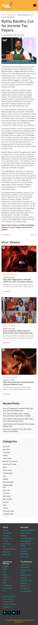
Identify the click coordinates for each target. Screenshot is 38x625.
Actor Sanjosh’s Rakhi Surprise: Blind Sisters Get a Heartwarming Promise (17, 332)
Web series (7, 496)
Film (4, 487)
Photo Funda (7, 470)
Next (32, 235)
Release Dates (8, 485)
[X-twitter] (18, 613)
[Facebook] (4, 613)
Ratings (5, 479)
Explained (6, 452)
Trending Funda (8, 511)
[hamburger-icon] (34, 5)
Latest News (12, 15)
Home (3, 15)
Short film (6, 490)
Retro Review (7, 499)
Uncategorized (8, 514)
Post (4, 476)
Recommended (8, 482)
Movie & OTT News (9, 464)
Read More (7, 291)
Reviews (6, 502)
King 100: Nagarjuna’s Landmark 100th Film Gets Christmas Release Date (18, 280)
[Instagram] (9, 613)
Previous (7, 235)
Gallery (5, 455)
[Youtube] (14, 613)
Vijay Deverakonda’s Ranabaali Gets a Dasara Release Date (18, 383)
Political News (8, 473)
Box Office (6, 449)
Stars (5, 505)
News (5, 467)
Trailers (5, 508)
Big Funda (6, 274)
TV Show (6, 493)
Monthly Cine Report (10, 461)
